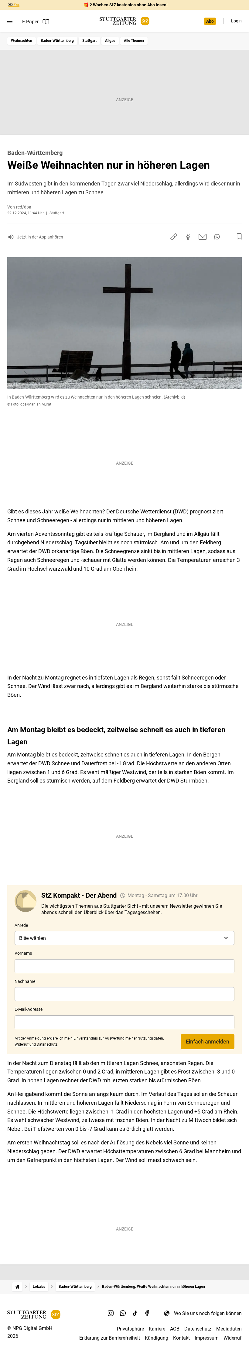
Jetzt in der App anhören (40, 237)
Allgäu (110, 40)
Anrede (21, 925)
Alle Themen (134, 40)
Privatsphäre (130, 1329)
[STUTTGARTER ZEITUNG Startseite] (124, 21)
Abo (210, 21)
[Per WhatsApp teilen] (217, 237)
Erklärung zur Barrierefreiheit (109, 1338)
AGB (174, 1329)
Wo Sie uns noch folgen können (208, 1313)
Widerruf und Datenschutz (36, 1044)
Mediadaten (229, 1329)
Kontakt (181, 1338)
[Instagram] (111, 1313)
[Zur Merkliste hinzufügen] (237, 237)
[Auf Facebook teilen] (188, 237)
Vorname (23, 953)
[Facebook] (147, 1313)
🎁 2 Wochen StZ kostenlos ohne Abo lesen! (126, 4)
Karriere (157, 1329)
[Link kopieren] (174, 237)
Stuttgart (89, 40)
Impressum (207, 1338)
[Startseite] (17, 1286)
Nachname (25, 981)
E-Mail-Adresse (29, 1009)
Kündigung (156, 1338)
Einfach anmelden (207, 1041)
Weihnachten (21, 40)
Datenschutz (197, 1329)
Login (236, 20)
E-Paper (30, 22)
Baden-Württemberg (57, 40)
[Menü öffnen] (9, 21)
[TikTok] (135, 1313)
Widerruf (232, 1338)
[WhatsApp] (123, 1313)
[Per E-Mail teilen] (203, 237)
